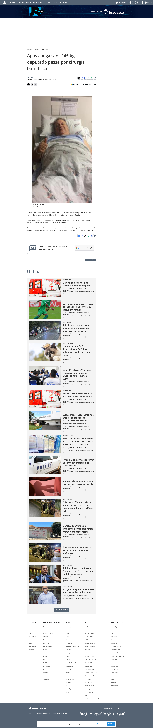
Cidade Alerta (88, 666)
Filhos (45, 649)
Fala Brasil (88, 679)
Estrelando (46, 643)
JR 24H (49, 2)
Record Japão (114, 663)
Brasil (67, 630)
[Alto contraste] (28, 84)
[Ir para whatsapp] (119, 714)
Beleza (45, 627)
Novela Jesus (88, 689)
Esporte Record (89, 676)
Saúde (67, 685)
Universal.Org (114, 685)
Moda (45, 656)
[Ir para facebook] (130, 2)
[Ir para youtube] (123, 714)
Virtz (44, 676)
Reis (86, 695)
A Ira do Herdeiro (90, 630)
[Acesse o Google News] (92, 78)
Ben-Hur (87, 649)
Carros (68, 636)
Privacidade (46, 714)
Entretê (36, 2)
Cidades (37, 49)
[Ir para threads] (100, 714)
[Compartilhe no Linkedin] (85, 78)
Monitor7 (68, 672)
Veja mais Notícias (62, 610)
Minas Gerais (69, 669)
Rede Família (114, 672)
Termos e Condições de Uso (59, 714)
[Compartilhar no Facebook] (82, 78)
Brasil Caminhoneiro (90, 656)
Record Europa (115, 659)
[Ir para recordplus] (105, 714)
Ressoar (113, 676)
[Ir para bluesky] (82, 714)
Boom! (87, 653)
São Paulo (69, 682)
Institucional (117, 622)
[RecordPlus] (121, 2)
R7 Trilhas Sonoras (116, 646)
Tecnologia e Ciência (72, 689)
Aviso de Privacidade (99, 724)
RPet (44, 669)
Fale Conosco (38, 714)
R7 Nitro (45, 663)
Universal (113, 682)
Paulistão (31, 649)
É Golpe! (68, 656)
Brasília (22, 2)
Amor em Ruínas (89, 633)
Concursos (69, 643)
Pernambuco (69, 676)
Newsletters (114, 640)
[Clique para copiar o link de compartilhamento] (95, 78)
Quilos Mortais (89, 692)
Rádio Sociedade (115, 649)
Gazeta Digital (44, 49)
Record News (63, 2)
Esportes (43, 2)
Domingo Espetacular (91, 672)
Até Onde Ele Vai (89, 640)
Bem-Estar (46, 630)
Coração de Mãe (89, 669)
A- (35, 84)
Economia (68, 649)
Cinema (45, 636)
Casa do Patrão (89, 663)
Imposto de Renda (71, 663)
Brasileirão (32, 630)
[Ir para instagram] (135, 2)
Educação (68, 653)
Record (55, 2)
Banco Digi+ (114, 627)
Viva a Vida (46, 679)
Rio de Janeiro (70, 679)
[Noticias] (76, 11)
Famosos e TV (47, 646)
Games (45, 653)
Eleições (29, 2)
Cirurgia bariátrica (90, 260)
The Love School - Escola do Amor (95, 699)
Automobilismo (33, 627)
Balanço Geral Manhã (91, 643)
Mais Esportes (33, 646)
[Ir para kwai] (96, 714)
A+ (32, 84)
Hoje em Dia (88, 682)
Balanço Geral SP (90, 646)
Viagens (45, 672)
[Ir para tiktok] (109, 714)
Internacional (69, 666)
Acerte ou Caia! (89, 627)
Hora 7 (68, 659)
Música (45, 659)
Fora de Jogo (32, 636)
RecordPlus (114, 643)
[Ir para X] (133, 2)
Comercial (114, 633)
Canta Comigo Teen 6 (91, 659)
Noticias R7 (30, 49)
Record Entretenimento (117, 656)
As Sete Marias (89, 636)
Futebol (31, 640)
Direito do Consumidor (72, 646)
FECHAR (111, 724)
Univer (112, 679)
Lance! (30, 643)
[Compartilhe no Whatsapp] (88, 78)
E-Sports (31, 633)
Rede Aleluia (114, 669)
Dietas (45, 640)
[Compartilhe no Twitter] (79, 78)
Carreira (113, 630)
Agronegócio (69, 627)
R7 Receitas (46, 666)
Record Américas (116, 653)
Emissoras (114, 636)
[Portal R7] (4, 2)
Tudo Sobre (69, 692)
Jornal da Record (89, 685)
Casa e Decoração (48, 633)
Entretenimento (51, 622)
